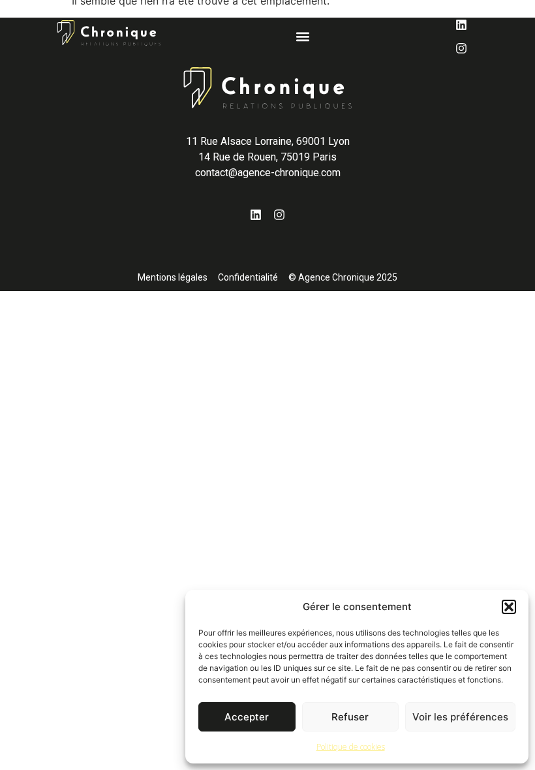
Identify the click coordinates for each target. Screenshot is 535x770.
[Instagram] (461, 48)
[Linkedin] (461, 25)
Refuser (350, 717)
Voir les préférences (460, 717)
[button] (508, 606)
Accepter (246, 717)
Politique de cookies (350, 746)
